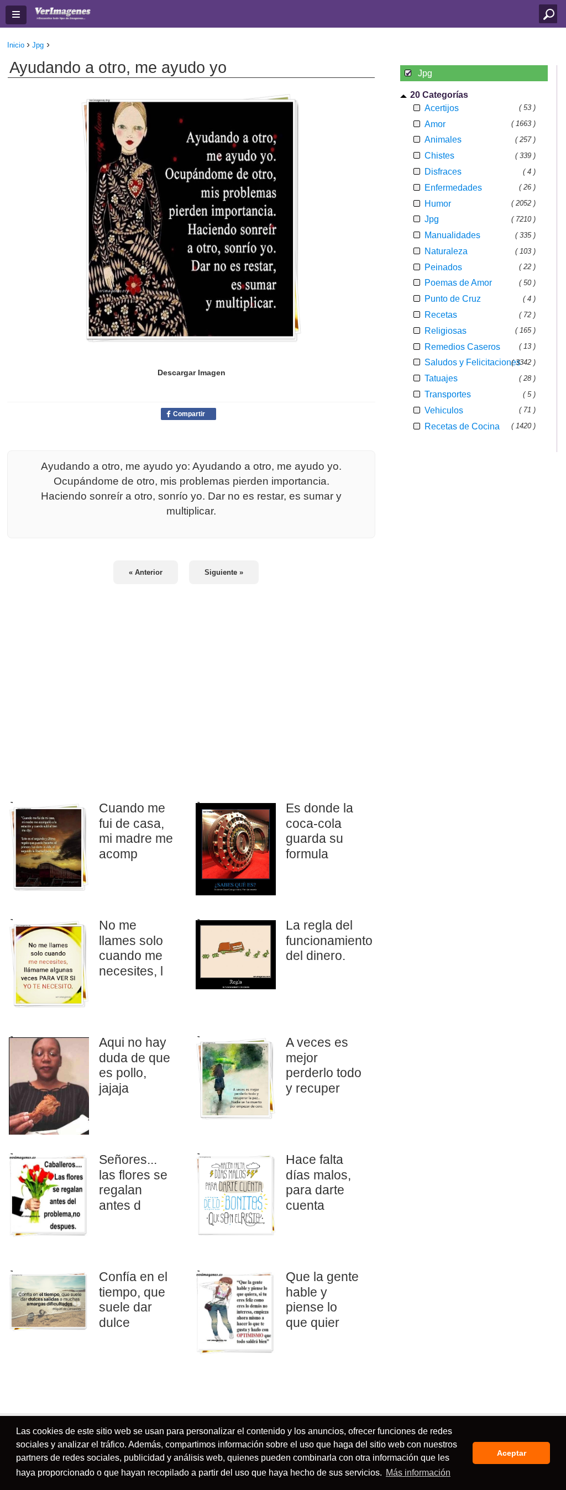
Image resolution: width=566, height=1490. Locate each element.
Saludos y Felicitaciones (472, 362)
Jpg (431, 219)
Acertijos (441, 108)
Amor (435, 124)
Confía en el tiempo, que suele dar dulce (133, 1299)
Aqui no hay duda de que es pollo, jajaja (134, 1065)
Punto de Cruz (452, 298)
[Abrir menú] (16, 15)
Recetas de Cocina (462, 426)
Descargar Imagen (192, 372)
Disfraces (443, 171)
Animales (443, 139)
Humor (437, 203)
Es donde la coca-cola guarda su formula (319, 831)
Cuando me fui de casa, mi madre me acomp (136, 831)
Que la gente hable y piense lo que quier (322, 1299)
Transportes (447, 394)
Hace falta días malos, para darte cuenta (318, 1182)
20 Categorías (439, 94)
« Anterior (146, 572)
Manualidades (452, 235)
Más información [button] (418, 1472)
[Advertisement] (191, 685)
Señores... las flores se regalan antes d (133, 1182)
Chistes (439, 155)
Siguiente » (224, 572)
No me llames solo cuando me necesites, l (131, 948)
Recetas (440, 314)
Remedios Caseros (462, 346)
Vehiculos (443, 410)
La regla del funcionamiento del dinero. (324, 940)
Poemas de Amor (458, 282)
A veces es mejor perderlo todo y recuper (323, 1065)
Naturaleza (446, 251)
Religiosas (445, 330)
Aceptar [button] (511, 1453)
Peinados (443, 267)
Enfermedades (453, 187)
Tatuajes (441, 378)
